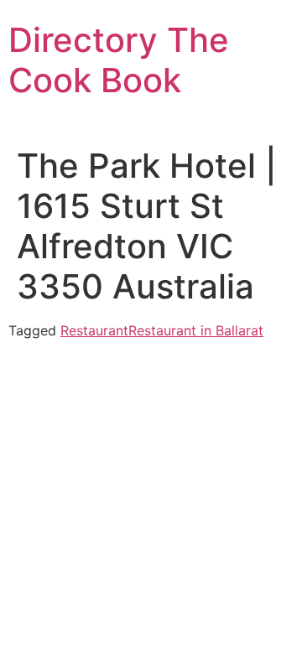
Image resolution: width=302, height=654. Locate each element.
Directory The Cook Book (118, 60)
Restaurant (94, 330)
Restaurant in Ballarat (195, 330)
